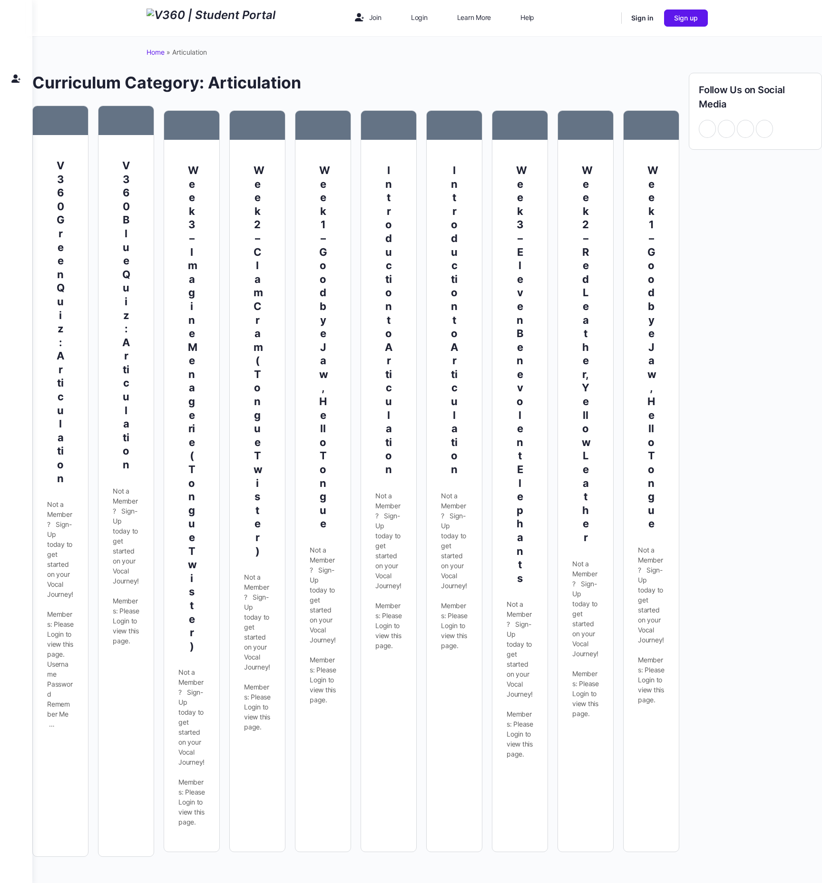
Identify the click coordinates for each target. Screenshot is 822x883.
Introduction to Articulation (388, 319)
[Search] (607, 18)
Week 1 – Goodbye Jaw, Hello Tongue (324, 347)
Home (156, 52)
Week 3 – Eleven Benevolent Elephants (521, 374)
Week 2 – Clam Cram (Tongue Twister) (259, 360)
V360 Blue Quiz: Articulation (126, 315)
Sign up (686, 18)
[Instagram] (745, 128)
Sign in (642, 18)
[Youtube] (726, 128)
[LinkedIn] (764, 128)
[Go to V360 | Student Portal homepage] (211, 17)
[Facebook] (707, 128)
